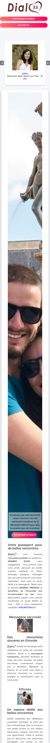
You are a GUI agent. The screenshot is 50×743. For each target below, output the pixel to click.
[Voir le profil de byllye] (25, 56)
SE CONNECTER (23, 25)
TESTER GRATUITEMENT (23, 19)
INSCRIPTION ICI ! (27, 607)
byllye (25, 73)
